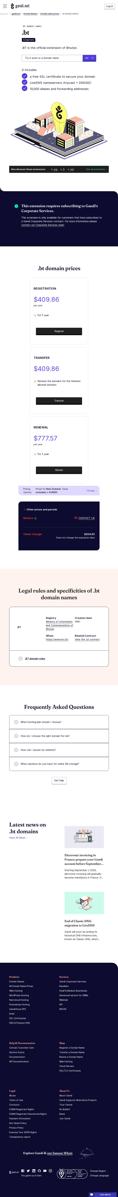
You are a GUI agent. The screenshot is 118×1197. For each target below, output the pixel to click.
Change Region (98, 1171)
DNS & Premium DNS (19, 1023)
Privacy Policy (16, 1127)
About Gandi (65, 1095)
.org (55, 169)
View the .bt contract (87, 639)
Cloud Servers (66, 1066)
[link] (22, 1171)
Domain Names (30, 14)
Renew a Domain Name (71, 1057)
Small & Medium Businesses (73, 990)
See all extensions (95, 169)
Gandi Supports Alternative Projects (78, 1100)
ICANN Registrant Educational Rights (28, 1114)
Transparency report (20, 1137)
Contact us (87, 518)
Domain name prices (49, 14)
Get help (59, 780)
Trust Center (66, 1104)
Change (91, 490)
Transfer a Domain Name (72, 1052)
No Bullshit (64, 1109)
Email (11, 1013)
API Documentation (19, 1061)
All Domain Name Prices (21, 986)
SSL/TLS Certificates (70, 1070)
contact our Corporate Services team (42, 224)
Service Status (16, 1052)
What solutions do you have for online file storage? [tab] (50, 763)
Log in (109, 6)
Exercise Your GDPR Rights (23, 1132)
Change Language (99, 1175)
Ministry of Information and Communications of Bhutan (59, 625)
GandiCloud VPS (17, 1009)
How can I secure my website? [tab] (38, 749)
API (61, 1004)
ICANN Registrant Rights (21, 1109)
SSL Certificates (17, 1018)
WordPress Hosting (19, 995)
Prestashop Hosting (19, 1004)
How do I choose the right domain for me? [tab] (45, 735)
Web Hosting (15, 990)
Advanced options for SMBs (73, 995)
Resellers (64, 986)
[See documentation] (34, 518)
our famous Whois (60, 1153)
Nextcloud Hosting (19, 1000)
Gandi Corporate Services (72, 981)
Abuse (12, 1095)
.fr (63, 169)
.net (72, 169)
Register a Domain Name (72, 1047)
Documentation (17, 1057)
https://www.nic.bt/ (57, 639)
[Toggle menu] (5, 6)
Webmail (63, 1000)
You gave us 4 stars (31, 1175)
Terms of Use (16, 1100)
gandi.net (16, 14)
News (62, 1114)
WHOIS (62, 1009)
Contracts (14, 1104)
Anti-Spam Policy (18, 1123)
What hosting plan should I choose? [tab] (41, 722)
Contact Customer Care (21, 1047)
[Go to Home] (20, 6)
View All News (17, 837)
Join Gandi (64, 1118)
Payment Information (20, 1118)
